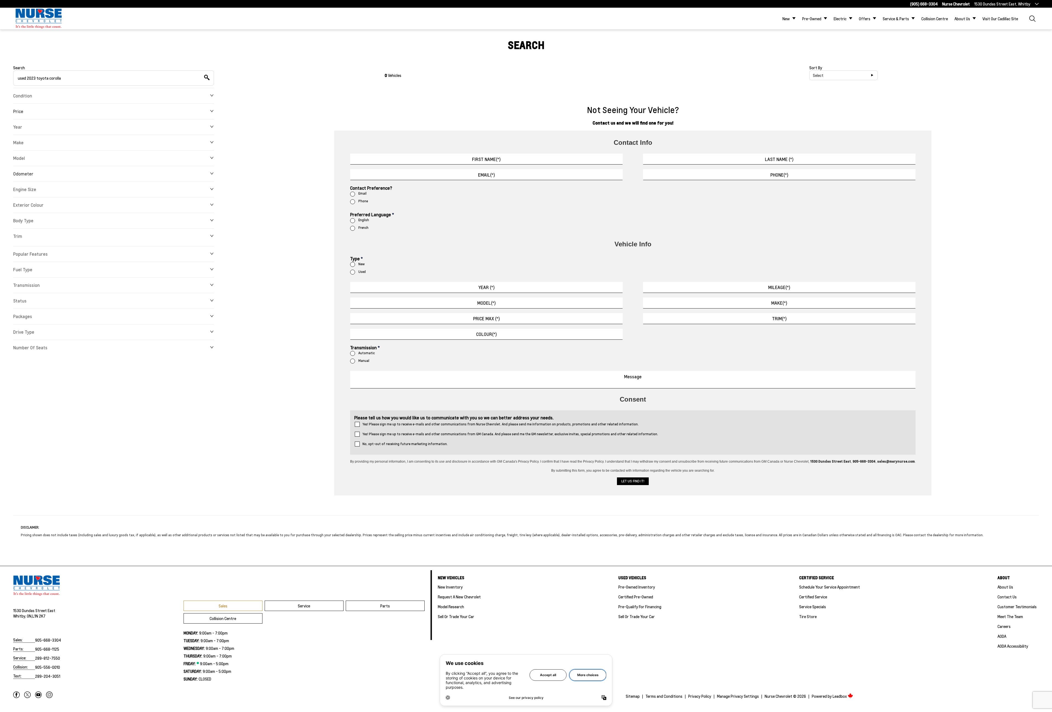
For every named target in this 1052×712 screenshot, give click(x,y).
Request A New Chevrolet (459, 596)
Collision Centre (934, 18)
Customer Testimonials (1017, 606)
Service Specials (812, 606)
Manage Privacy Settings (738, 696)
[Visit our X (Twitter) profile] (27, 694)
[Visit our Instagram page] (49, 694)
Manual (363, 361)
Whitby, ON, (22, 615)
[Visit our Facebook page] (16, 694)
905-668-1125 (47, 649)
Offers (864, 18)
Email (362, 193)
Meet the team (1010, 616)
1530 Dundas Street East (34, 610)
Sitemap (633, 696)
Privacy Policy (699, 696)
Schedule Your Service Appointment (829, 586)
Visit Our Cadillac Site (1000, 18)
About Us (962, 18)
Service (304, 605)
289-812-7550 (47, 658)
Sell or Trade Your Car (456, 616)
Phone (363, 201)
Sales (223, 605)
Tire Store (808, 616)
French (363, 228)
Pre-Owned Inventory (636, 586)
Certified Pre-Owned (635, 596)
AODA (1001, 636)
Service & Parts (896, 18)
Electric (840, 18)
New (786, 18)
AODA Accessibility (1012, 646)
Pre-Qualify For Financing (639, 606)
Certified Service (813, 596)
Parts (385, 605)
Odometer (23, 174)
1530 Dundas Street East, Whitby (1002, 3)
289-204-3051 (47, 676)
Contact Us (1007, 596)
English (363, 220)
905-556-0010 (47, 667)
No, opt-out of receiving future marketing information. (405, 444)
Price (18, 111)
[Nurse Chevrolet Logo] (38, 18)
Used (362, 272)
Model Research (451, 606)
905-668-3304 (48, 640)
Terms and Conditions (663, 696)
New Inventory (450, 586)
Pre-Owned (811, 18)
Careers (1004, 626)
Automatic (366, 353)
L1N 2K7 (38, 615)
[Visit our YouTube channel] (38, 694)
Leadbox (840, 696)
